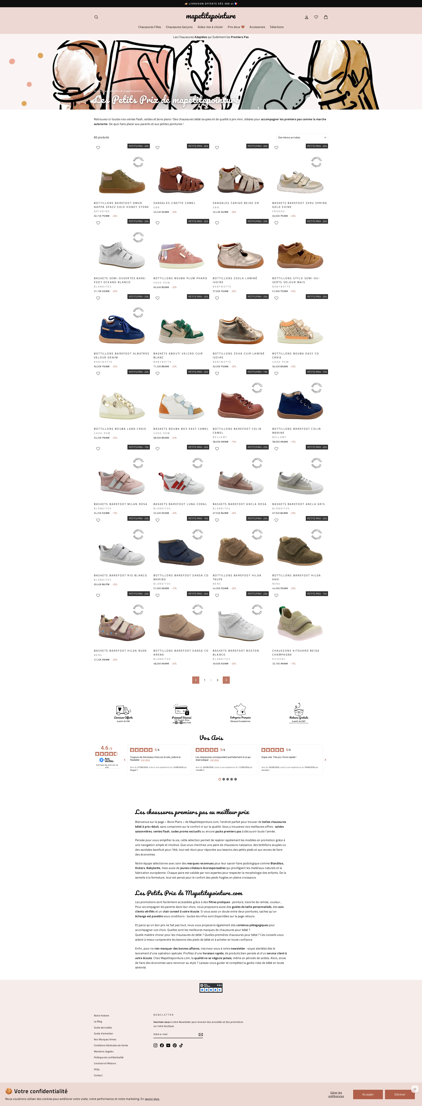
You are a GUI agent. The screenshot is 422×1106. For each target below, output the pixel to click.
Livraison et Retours (105, 1063)
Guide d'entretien (103, 1033)
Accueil (98, 91)
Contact (98, 1075)
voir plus (145, 760)
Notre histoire (101, 1015)
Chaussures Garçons (179, 27)
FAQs (97, 1069)
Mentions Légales (104, 1051)
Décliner (399, 1094)
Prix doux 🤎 (236, 27)
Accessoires (257, 27)
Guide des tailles (103, 1027)
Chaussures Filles (149, 27)
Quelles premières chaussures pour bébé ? (232, 935)
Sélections (277, 27)
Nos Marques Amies (105, 1039)
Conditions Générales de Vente (111, 1045)
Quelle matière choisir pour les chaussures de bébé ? (169, 935)
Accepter (368, 1094)
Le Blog (98, 1021)
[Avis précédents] (124, 759)
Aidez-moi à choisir (210, 27)
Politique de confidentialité (109, 1057)
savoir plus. (152, 1099)
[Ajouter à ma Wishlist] (98, 147)
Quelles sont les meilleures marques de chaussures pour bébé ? (208, 930)
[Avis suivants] (325, 759)
